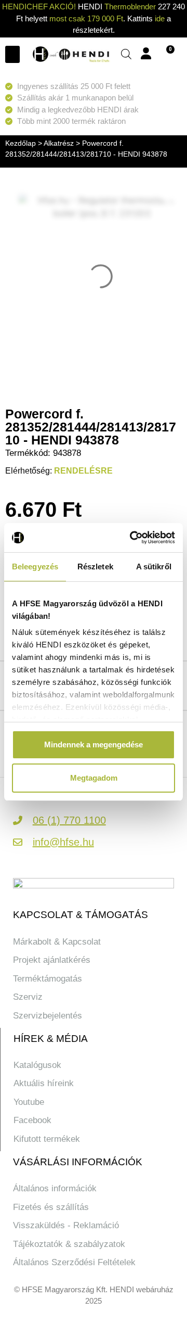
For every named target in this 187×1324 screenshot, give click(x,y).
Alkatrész (59, 143)
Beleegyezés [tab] (35, 566)
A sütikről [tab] (153, 566)
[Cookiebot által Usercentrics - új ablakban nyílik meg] (132, 537)
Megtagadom (93, 777)
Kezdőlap (20, 143)
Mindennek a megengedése (93, 744)
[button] (12, 54)
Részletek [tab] (95, 566)
